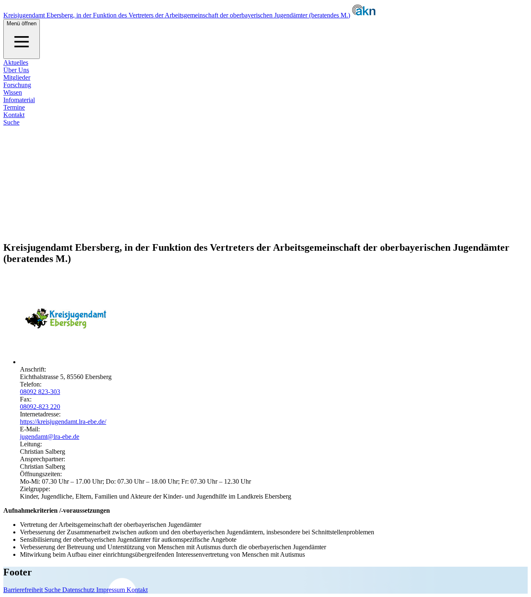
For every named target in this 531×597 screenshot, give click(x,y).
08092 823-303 (40, 391)
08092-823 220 (40, 406)
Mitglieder (16, 77)
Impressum (111, 589)
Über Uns (16, 69)
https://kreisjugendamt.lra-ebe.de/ (63, 421)
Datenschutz (79, 589)
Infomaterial (19, 99)
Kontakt (13, 114)
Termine (14, 107)
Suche (11, 122)
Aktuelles (15, 62)
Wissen (12, 92)
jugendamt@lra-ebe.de (49, 436)
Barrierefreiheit (23, 589)
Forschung (17, 84)
